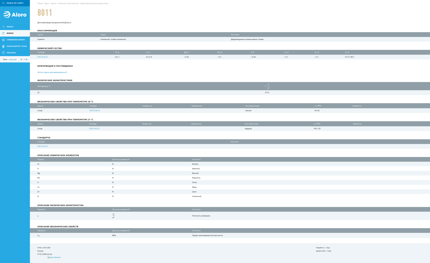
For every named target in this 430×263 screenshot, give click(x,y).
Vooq (328, 248)
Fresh (329, 251)
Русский (13, 59)
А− (22, 59)
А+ (27, 59)
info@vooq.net (47, 254)
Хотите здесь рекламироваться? (52, 72)
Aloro (15, 15)
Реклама (40, 251)
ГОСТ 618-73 (42, 57)
